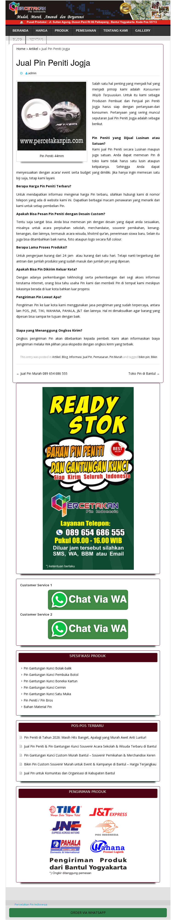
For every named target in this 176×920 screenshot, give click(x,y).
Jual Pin (87, 357)
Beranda (20, 30)
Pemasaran (101, 357)
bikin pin (144, 357)
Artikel (33, 48)
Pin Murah (116, 357)
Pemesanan (86, 30)
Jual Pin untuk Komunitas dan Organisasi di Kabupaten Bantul (69, 773)
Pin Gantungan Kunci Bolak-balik (48, 668)
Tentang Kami (115, 30)
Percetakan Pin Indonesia (31, 904)
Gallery (142, 30)
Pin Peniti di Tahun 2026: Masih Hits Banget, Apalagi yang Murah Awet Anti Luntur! (85, 737)
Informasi (75, 357)
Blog (17, 39)
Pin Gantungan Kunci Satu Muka (47, 694)
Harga (41, 30)
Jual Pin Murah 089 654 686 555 (41, 373)
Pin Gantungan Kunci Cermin (45, 687)
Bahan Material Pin (38, 706)
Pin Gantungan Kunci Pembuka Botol (51, 674)
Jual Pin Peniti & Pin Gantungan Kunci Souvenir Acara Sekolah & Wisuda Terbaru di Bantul (90, 746)
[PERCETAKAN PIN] (88, 11)
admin (32, 73)
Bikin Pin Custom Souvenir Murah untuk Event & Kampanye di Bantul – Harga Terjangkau (90, 764)
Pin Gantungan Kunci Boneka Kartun (50, 681)
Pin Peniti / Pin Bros (38, 700)
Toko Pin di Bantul (144, 373)
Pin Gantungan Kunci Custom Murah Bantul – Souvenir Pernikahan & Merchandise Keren (89, 755)
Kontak (36, 39)
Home (20, 48)
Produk (62, 30)
